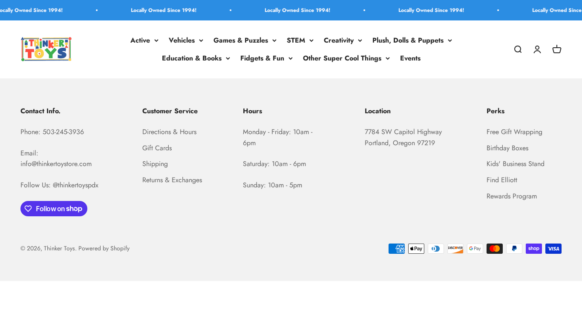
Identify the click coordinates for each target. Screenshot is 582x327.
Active (140, 40)
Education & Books (192, 58)
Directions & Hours (169, 132)
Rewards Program (512, 196)
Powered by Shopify (104, 248)
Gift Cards (157, 148)
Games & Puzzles (240, 40)
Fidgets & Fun (262, 58)
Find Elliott (502, 180)
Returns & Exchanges (172, 180)
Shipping (155, 164)
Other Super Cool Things (342, 58)
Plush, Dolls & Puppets (408, 40)
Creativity (339, 40)
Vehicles (182, 40)
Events (410, 58)
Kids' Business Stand (516, 164)
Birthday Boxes (507, 148)
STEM (296, 40)
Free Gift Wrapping (514, 132)
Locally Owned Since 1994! (159, 10)
